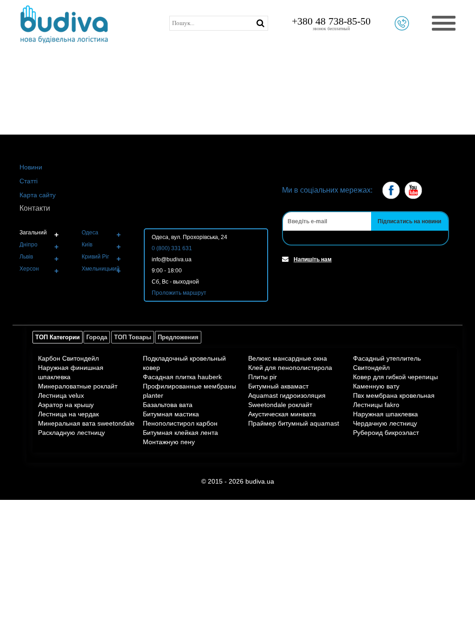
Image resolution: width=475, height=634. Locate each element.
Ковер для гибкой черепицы (395, 377)
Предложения (178, 337)
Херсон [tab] (29, 268)
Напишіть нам (313, 259)
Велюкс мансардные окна (287, 358)
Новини (30, 167)
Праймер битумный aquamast (293, 423)
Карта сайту (37, 195)
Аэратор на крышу (66, 404)
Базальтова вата (168, 404)
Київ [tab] (87, 244)
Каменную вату (376, 386)
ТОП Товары (132, 337)
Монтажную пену (169, 442)
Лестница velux (61, 395)
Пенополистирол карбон (180, 423)
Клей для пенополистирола (290, 367)
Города (96, 337)
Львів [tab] (26, 256)
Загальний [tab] (33, 232)
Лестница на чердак (68, 414)
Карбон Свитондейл (68, 358)
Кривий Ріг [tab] (95, 256)
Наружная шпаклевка (385, 414)
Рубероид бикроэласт (386, 432)
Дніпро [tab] (28, 244)
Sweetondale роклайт (280, 404)
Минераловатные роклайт (77, 386)
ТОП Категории (57, 337)
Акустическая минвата (282, 414)
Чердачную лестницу (385, 423)
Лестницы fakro (376, 404)
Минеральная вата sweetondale (86, 423)
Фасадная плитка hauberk (182, 377)
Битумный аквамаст (278, 386)
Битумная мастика (171, 414)
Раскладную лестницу (71, 432)
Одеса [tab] (90, 232)
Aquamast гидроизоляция (287, 395)
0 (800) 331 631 (172, 248)
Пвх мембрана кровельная (394, 395)
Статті (28, 181)
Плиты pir (262, 377)
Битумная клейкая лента (180, 432)
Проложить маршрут (179, 293)
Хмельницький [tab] (101, 268)
